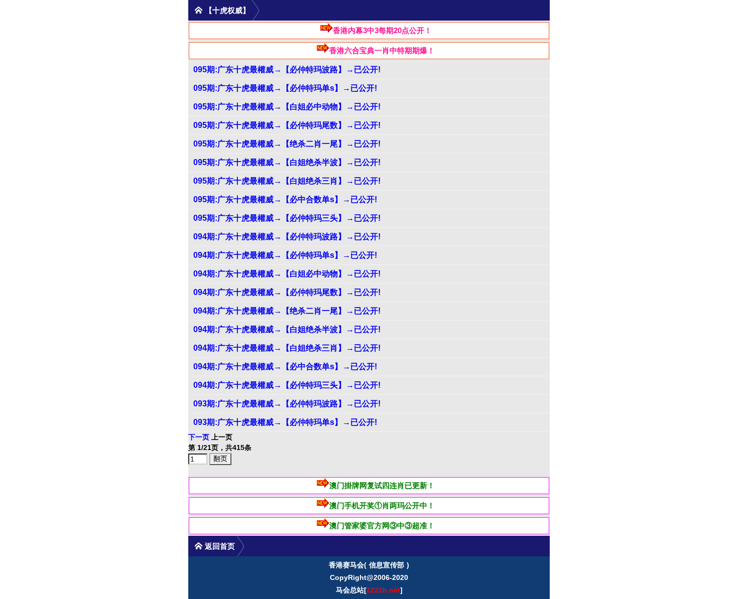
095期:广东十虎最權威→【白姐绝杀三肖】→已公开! (287, 181)
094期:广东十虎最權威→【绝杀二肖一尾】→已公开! (287, 311)
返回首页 (220, 546)
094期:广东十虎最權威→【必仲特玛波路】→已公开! (287, 236)
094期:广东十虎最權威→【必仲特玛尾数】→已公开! (287, 292)
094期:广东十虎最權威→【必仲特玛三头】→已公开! (287, 385)
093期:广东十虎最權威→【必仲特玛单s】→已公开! (285, 422)
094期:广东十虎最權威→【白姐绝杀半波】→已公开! (287, 329)
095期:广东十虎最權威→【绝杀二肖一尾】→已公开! (287, 143)
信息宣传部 (386, 565)
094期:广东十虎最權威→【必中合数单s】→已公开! (285, 366)
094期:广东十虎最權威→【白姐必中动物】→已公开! (287, 273)
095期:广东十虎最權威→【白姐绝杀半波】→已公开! (287, 162)
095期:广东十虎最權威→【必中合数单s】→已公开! (285, 199)
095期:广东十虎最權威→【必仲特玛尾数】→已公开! (287, 125)
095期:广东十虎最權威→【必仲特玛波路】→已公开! (287, 69)
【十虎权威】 (227, 10)
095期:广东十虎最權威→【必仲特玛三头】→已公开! (287, 218)
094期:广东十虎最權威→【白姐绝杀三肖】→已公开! (287, 348)
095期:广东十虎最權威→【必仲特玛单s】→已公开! (285, 88)
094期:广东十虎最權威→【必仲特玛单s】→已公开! (285, 255)
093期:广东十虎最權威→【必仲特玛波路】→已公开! (287, 403)
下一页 (198, 437)
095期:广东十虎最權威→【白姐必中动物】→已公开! (287, 106)
